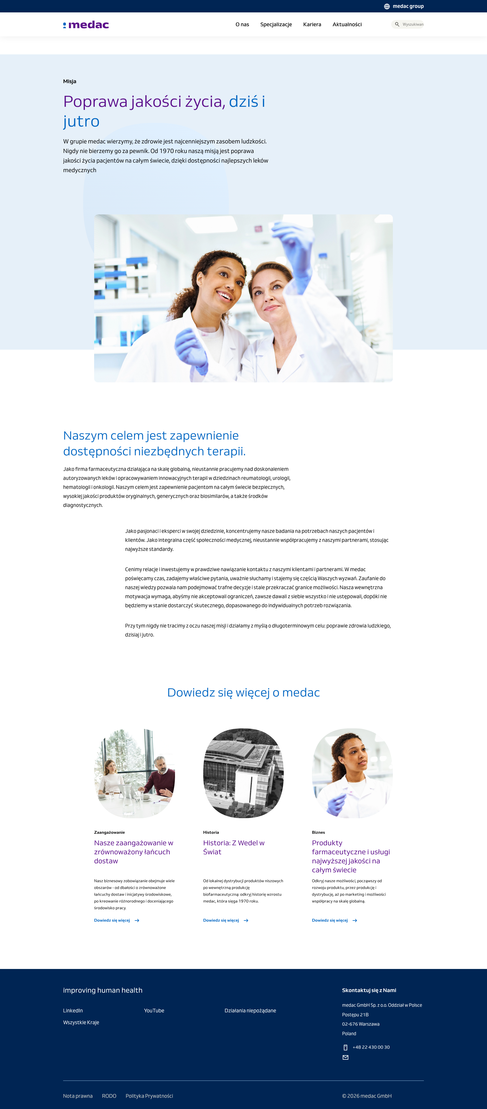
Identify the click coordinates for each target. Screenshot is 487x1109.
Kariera (312, 24)
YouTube (154, 1010)
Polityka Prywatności (149, 1096)
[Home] (86, 24)
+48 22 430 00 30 (371, 1047)
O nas (242, 24)
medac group (408, 6)
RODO (109, 1096)
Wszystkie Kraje (81, 1022)
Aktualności (347, 24)
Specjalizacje (276, 24)
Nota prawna (78, 1096)
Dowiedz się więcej (112, 920)
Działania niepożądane (250, 1010)
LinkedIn (73, 1010)
